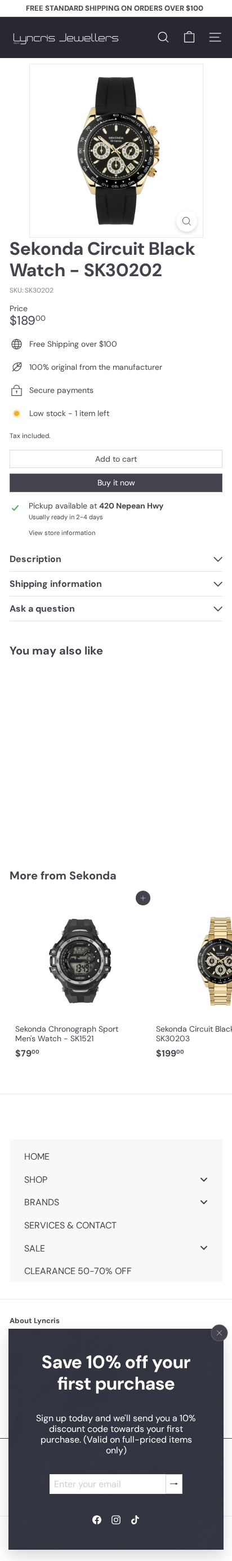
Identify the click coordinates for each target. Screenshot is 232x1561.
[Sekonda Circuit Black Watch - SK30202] (80, 756)
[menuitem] (116, 1156)
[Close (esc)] (219, 1332)
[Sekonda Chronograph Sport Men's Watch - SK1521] (80, 980)
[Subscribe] (174, 1483)
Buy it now (116, 482)
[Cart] (189, 37)
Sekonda (93, 875)
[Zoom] (186, 221)
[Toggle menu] (204, 1179)
